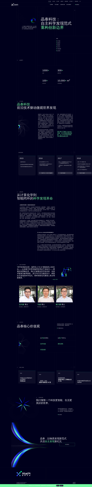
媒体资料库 (66, 1)
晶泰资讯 (62, 1)
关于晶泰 (49, 1)
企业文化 (53, 1)
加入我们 (57, 1)
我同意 (58, 485)
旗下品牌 (71, 1)
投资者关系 (76, 1)
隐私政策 (74, 483)
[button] (74, 152)
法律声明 (74, 482)
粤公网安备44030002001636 (21, 483)
